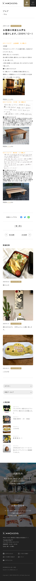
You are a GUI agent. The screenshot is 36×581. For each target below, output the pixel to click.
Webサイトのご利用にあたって (10, 569)
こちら (9, 99)
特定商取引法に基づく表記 (9, 567)
